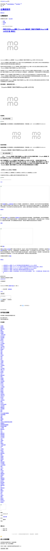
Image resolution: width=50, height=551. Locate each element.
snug (1, 181)
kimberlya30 (2, 278)
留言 (13, 285)
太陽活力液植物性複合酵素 (6, 421)
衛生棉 (1, 481)
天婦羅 (1, 361)
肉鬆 (1, 352)
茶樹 (1, 492)
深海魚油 (2, 400)
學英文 (1, 259)
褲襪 (1, 460)
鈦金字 (1, 450)
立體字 (1, 440)
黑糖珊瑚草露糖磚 (4, 424)
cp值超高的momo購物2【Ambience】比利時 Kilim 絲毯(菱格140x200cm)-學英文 (19, 268)
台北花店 (2, 437)
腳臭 (1, 330)
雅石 (1, 410)
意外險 (1, 402)
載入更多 (2, 293)
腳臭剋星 (11, 204)
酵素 (1, 401)
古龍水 (1, 495)
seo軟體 (2, 427)
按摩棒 (1, 475)
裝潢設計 (10, 289)
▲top (1, 291)
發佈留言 (2, 301)
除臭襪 (3, 204)
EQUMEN (2, 500)
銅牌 (1, 442)
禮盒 (10, 256)
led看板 (2, 451)
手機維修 (2, 479)
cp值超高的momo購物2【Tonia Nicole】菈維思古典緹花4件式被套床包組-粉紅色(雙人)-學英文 (23, 266)
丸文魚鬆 (2, 463)
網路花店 (2, 433)
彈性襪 (1, 459)
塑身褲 (1, 499)
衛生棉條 (2, 482)
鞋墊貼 (1, 344)
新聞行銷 (2, 487)
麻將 (1, 466)
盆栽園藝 (2, 408)
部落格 (4, 22)
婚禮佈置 (2, 434)
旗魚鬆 (1, 349)
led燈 (1, 446)
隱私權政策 (32, 534)
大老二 (1, 467)
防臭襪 (1, 333)
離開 (7, 548)
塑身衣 (1, 209)
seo (1, 486)
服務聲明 (36, 534)
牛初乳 (1, 398)
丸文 (3, 249)
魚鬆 (1, 223)
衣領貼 (1, 326)
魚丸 (1, 359)
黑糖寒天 (2, 423)
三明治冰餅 (2, 334)
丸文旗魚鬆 (2, 464)
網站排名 (2, 429)
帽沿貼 (1, 327)
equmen (8, 217)
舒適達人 (2, 483)
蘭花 (1, 411)
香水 (1, 493)
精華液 (1, 490)
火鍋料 (1, 362)
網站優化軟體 (3, 426)
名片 (4, 24)
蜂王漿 (1, 397)
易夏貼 (1, 339)
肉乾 (1, 358)
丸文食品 (8, 249)
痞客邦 (10, 285)
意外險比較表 (3, 404)
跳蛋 (1, 476)
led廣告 (2, 448)
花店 (1, 431)
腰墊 (1, 417)
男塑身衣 (17, 217)
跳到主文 (2, 12)
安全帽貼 (2, 337)
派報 (1, 439)
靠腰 (1, 416)
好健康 (1, 392)
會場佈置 (2, 436)
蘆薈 (1, 489)
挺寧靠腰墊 (2, 414)
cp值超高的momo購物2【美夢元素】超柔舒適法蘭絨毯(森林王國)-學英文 (18, 269)
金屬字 (1, 443)
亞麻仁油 (2, 395)
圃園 (1, 496)
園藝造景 (2, 407)
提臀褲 (1, 502)
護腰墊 (1, 419)
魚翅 (1, 366)
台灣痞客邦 (5, 9)
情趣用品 (2, 473)
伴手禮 (1, 355)
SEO (1, 430)
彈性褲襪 (2, 462)
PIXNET (16, 534)
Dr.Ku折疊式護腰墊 (4, 413)
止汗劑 (1, 342)
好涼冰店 (2, 336)
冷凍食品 (2, 365)
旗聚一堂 (2, 347)
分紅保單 (2, 405)
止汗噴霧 (2, 343)
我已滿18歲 (3, 548)
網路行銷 (2, 485)
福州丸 (1, 363)
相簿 (4, 21)
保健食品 (2, 394)
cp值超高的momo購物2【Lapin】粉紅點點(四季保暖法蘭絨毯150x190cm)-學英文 (20, 265)
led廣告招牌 (3, 444)
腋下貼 (1, 340)
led (1, 447)
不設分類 (10, 18)
